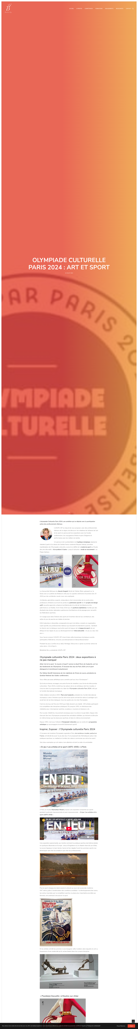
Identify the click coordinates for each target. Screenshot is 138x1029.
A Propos (79, 8)
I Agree (131, 1026)
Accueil (71, 8)
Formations (99, 8)
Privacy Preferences (121, 1026)
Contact (128, 8)
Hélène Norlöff (47, 673)
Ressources (119, 8)
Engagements (109, 8)
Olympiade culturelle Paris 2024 (80, 688)
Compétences (89, 8)
